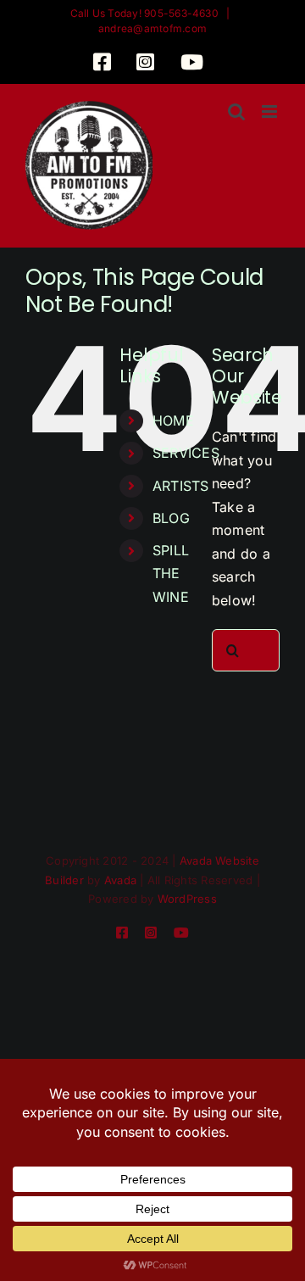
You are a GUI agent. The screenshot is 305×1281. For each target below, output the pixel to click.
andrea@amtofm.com (152, 28)
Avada (120, 880)
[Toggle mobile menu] (271, 111)
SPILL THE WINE (170, 573)
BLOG (171, 518)
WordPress (187, 898)
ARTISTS (180, 485)
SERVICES (185, 452)
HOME (173, 420)
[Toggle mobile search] (236, 111)
